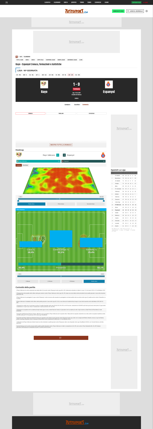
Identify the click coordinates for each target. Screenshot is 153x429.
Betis (116, 186)
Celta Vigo (117, 202)
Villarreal (117, 191)
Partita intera (31, 204)
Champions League (50, 60)
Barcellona (117, 178)
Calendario (57, 2)
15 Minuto (50, 281)
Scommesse (98, 2)
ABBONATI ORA (118, 11)
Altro (80, 60)
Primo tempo (61, 204)
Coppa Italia (40, 60)
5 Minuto (28, 281)
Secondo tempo (90, 204)
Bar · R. (25, 75)
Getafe (116, 212)
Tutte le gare (19, 60)
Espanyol (66, 161)
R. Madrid (117, 175)
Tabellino (61, 113)
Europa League (61, 60)
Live (146, 2)
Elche (116, 207)
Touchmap (25, 165)
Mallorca (117, 215)
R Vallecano (118, 204)
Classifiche (77, 105)
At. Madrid (117, 180)
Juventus (73, 2)
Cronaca (30, 113)
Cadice (117, 218)
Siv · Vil (64, 75)
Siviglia (117, 183)
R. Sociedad (118, 188)
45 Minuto (72, 281)
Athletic (117, 194)
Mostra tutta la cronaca (61, 145)
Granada (117, 220)
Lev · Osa (51, 75)
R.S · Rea (58, 75)
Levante (117, 223)
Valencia (117, 196)
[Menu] (6, 2)
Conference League (72, 60)
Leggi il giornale (136, 11)
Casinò (106, 2)
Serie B (33, 60)
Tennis (89, 2)
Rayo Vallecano (23, 161)
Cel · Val (31, 75)
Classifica (47, 2)
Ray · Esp (71, 75)
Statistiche (91, 113)
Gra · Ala (44, 75)
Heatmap (18, 165)
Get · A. (37, 75)
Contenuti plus (136, 2)
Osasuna (117, 199)
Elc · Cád (77, 75)
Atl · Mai (18, 75)
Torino (82, 2)
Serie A (66, 2)
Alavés (116, 226)
